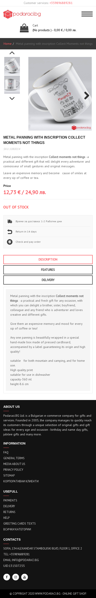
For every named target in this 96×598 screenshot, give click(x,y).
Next (12, 96)
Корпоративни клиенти (21, 481)
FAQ (5, 452)
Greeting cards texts (19, 523)
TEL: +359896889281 (16, 554)
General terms (14, 458)
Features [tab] (48, 270)
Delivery (9, 506)
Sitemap (9, 475)
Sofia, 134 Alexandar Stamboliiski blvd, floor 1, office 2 (42, 548)
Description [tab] (48, 259)
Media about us (14, 464)
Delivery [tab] (48, 280)
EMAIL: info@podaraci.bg (21, 560)
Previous (12, 50)
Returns (9, 512)
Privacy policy (13, 470)
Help (6, 518)
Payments (10, 500)
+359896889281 (61, 3)
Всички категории (17, 529)
